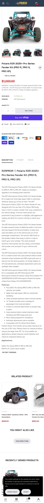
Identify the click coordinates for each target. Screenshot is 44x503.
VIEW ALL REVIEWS (10, 75)
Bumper (4, 411)
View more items (22, 441)
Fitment (20, 160)
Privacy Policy (12, 492)
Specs (30, 160)
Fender (34, 411)
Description (7, 160)
